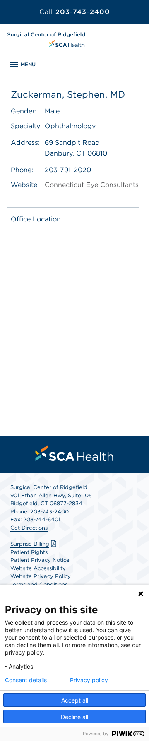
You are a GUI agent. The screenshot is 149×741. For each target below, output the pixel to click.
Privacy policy (89, 680)
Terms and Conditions (38, 584)
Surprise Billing (29, 544)
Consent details (26, 680)
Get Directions (29, 528)
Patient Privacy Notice (40, 560)
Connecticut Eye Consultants (92, 185)
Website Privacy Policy (40, 576)
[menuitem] (74, 453)
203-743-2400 (74, 12)
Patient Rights (29, 552)
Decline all (74, 716)
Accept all (74, 700)
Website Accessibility (38, 568)
